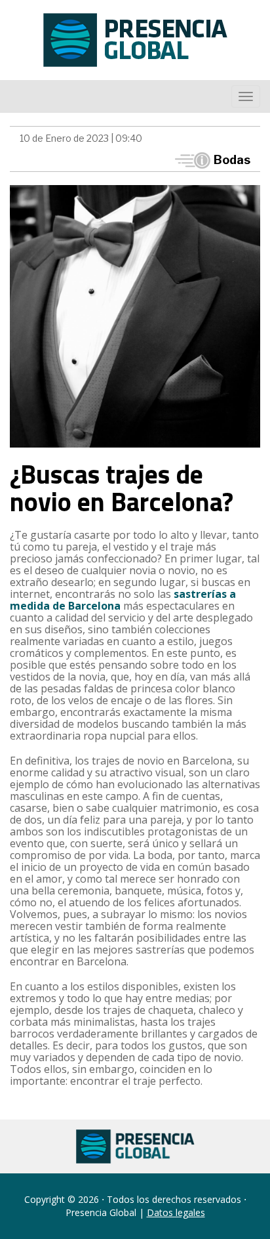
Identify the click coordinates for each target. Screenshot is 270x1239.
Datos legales (176, 1212)
